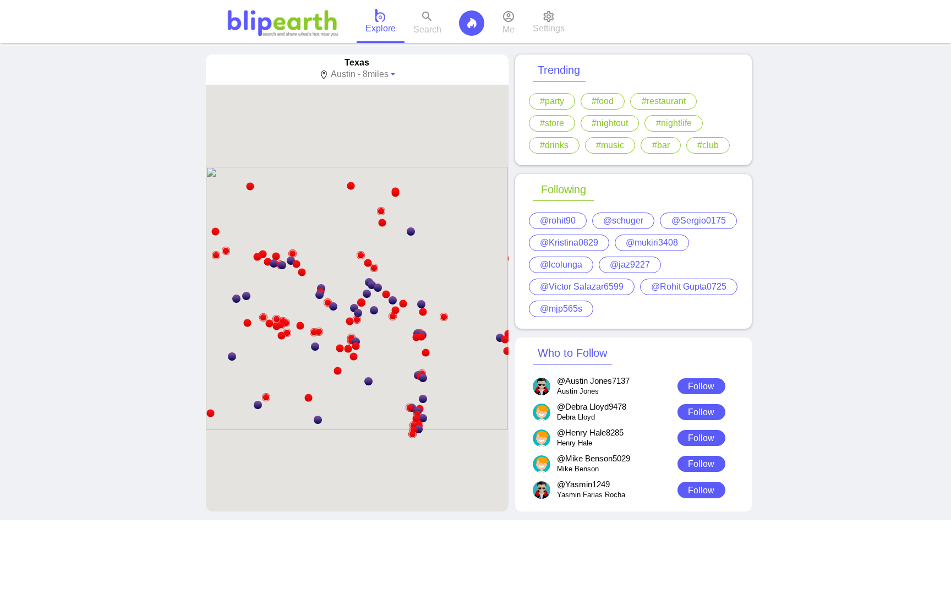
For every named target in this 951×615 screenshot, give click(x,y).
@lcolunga (561, 264)
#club (708, 145)
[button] (286, 323)
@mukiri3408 (652, 242)
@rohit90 (558, 220)
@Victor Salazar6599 (582, 286)
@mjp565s (561, 308)
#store (552, 123)
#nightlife (674, 123)
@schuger (623, 220)
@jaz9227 (630, 264)
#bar (661, 145)
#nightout (610, 123)
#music (610, 145)
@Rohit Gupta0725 (688, 286)
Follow (701, 386)
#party (552, 101)
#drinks (554, 145)
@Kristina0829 (569, 242)
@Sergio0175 (698, 220)
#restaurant (664, 101)
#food (603, 101)
